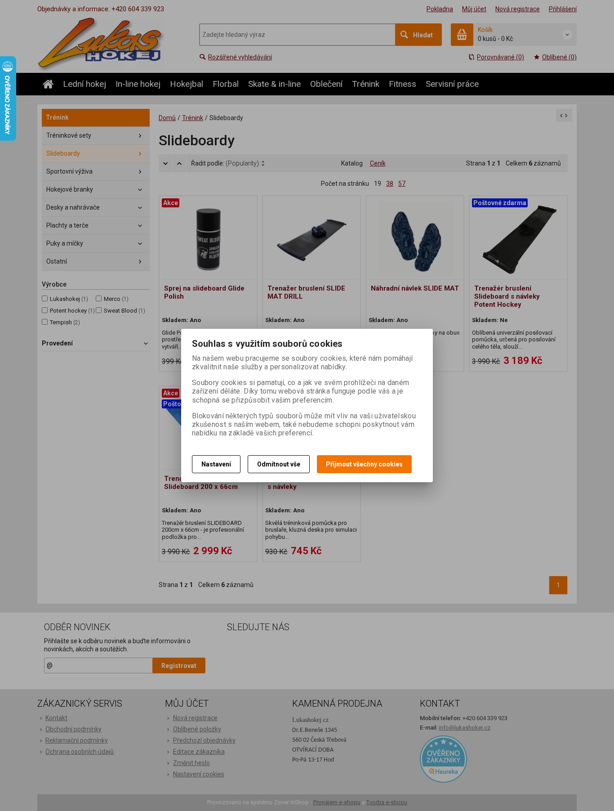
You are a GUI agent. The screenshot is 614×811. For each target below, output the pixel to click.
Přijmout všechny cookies (364, 464)
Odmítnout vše (278, 464)
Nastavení (216, 464)
